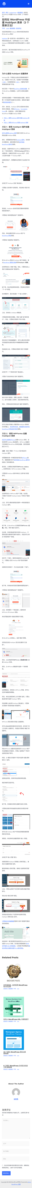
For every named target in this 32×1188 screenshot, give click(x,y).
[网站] (15, 1159)
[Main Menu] (28, 4)
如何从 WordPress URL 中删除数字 (16, 1019)
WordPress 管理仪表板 (9, 262)
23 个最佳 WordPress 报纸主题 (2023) (14, 1052)
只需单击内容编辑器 (8, 921)
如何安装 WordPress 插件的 (22, 460)
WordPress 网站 (6, 235)
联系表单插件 (7, 102)
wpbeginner (12, 12)
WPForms (16, 109)
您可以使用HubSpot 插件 (9, 133)
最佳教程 (20, 12)
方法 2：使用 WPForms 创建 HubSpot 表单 (16, 122)
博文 (7, 12)
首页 (3, 12)
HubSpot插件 (20, 140)
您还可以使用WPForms (8, 440)
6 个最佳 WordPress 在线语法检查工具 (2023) (15, 1066)
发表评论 (18, 28)
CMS (17, 82)
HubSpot (4, 38)
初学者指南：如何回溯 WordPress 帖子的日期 (15, 985)
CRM (4, 82)
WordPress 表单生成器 (20, 89)
